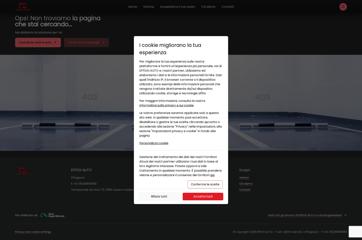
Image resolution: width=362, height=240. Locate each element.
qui (212, 175)
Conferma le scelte (205, 184)
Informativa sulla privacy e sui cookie (166, 105)
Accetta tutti (203, 196)
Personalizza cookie (153, 143)
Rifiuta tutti (159, 196)
